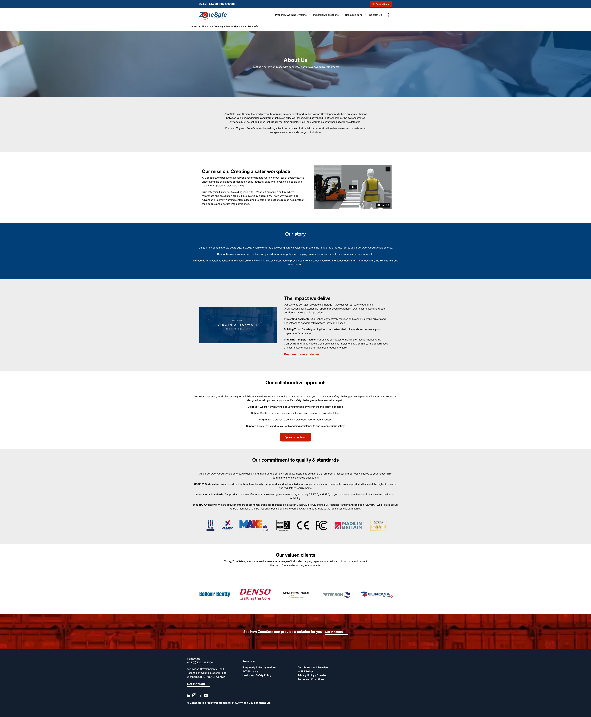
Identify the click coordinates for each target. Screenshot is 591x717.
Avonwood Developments (226, 473)
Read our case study (299, 354)
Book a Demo (383, 4)
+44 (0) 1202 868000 (222, 4)
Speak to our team (295, 437)
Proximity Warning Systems (291, 14)
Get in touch (334, 632)
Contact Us (375, 14)
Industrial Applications (326, 14)
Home (194, 26)
